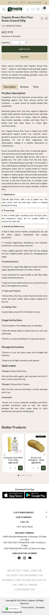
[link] (27, 9)
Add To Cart (24, 49)
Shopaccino (17, 612)
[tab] (10, 87)
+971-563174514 (24, 526)
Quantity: (6, 42)
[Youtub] (30, 558)
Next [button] (44, 454)
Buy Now (24, 57)
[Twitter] (25, 558)
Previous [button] (4, 454)
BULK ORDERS (34, 2)
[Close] (46, 3)
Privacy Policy (28, 607)
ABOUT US (12, 2)
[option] (13, 452)
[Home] (15, 9)
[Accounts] (38, 9)
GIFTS (22, 2)
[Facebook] (19, 558)
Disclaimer (40, 607)
